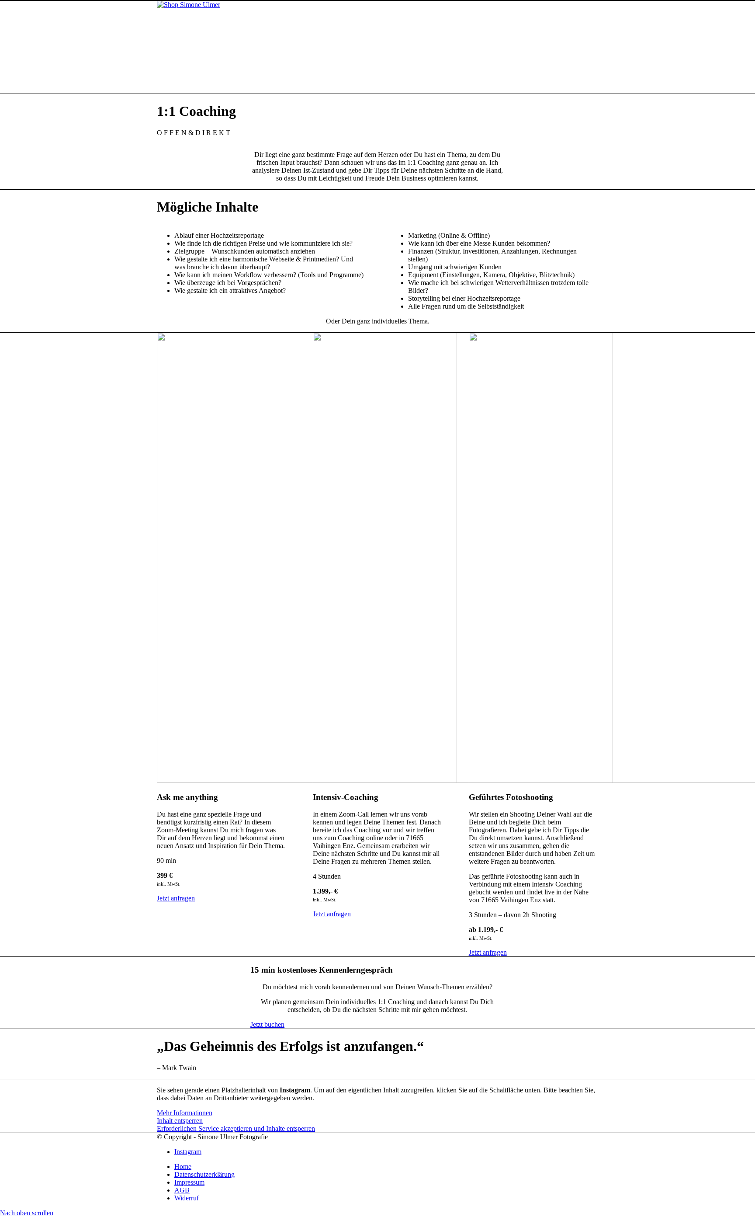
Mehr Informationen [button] (184, 1112)
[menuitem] (386, 1167)
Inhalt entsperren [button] (180, 1120)
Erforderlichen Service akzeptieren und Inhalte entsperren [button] (236, 1128)
